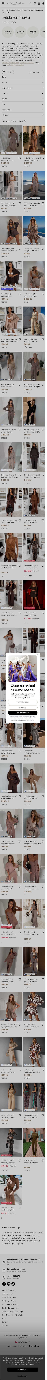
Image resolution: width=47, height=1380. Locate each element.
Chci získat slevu (23, 713)
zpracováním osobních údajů (29, 716)
